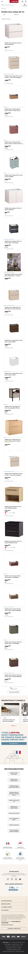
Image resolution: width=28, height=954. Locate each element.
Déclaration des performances (9, 951)
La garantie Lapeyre (15, 944)
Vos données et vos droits (11, 947)
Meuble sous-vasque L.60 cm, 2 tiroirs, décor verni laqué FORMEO (13, 243)
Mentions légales (7, 944)
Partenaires (19, 947)
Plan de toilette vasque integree (14, 831)
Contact (21, 944)
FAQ (20, 949)
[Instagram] (16, 879)
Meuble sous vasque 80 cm (14, 780)
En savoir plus (13, 743)
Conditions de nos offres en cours (18, 942)
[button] (16, 14)
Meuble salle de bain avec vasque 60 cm (14, 794)
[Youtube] (20, 879)
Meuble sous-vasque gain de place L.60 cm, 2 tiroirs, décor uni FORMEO (14, 143)
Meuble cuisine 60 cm (14, 801)
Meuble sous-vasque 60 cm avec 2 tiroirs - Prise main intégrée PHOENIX (14, 475)
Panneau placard (14, 825)
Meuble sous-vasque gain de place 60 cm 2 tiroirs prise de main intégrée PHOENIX (13, 309)
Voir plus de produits (14, 692)
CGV (10, 942)
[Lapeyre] (14, 1)
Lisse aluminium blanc (14, 819)
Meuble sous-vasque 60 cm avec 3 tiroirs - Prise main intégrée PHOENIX (14, 77)
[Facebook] (8, 879)
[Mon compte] (22, 1)
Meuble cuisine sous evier (14, 773)
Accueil (4, 8)
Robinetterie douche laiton (14, 807)
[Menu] (2, 1)
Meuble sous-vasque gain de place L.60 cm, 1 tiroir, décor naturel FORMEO (12, 110)
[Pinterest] (12, 879)
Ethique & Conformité (20, 951)
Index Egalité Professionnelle (12, 949)
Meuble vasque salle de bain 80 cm (14, 786)
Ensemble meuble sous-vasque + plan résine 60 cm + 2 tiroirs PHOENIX (14, 276)
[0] (25, 1)
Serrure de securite (14, 813)
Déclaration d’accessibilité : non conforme (13, 945)
